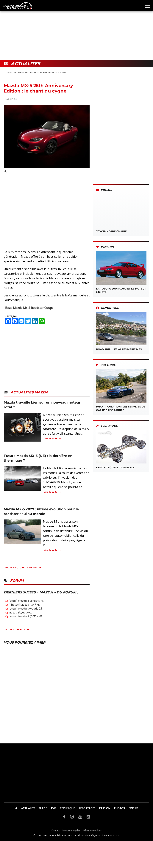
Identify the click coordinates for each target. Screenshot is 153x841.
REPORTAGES (87, 808)
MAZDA (62, 72)
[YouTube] (80, 816)
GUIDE (43, 808)
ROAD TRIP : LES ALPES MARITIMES (119, 349)
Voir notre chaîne (113, 231)
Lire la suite (51, 438)
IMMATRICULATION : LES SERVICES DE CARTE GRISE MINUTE (120, 408)
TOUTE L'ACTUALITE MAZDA (21, 567)
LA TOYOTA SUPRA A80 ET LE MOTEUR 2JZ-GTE (121, 290)
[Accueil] (16, 808)
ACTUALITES (47, 72)
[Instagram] (72, 816)
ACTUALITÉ (28, 808)
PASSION (104, 808)
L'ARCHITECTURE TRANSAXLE (115, 467)
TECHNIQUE (67, 808)
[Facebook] (64, 816)
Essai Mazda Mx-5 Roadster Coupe (29, 308)
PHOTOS (119, 808)
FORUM (133, 808)
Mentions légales (71, 830)
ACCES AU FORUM (15, 629)
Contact (55, 830)
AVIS (53, 808)
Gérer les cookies (92, 830)
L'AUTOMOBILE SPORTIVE (21, 72)
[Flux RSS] (88, 816)
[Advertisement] (76, 30)
